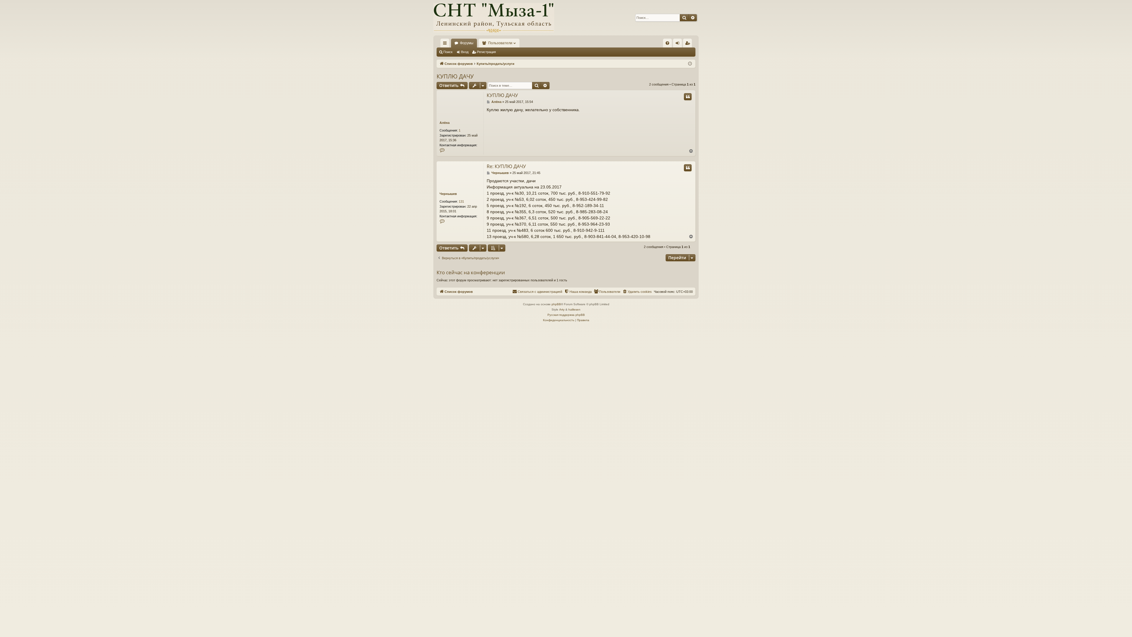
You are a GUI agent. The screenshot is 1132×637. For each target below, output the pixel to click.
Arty (562, 309)
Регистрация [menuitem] (688, 44)
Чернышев (448, 194)
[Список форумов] (493, 17)
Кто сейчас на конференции (471, 272)
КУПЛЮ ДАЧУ (455, 76)
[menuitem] (667, 43)
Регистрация (486, 52)
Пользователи (500, 43)
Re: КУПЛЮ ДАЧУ (506, 166)
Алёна (445, 122)
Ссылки (446, 44)
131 (461, 201)
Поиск (448, 52)
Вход (464, 52)
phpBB (556, 304)
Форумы (466, 43)
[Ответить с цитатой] (688, 96)
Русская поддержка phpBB (566, 314)
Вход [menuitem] (679, 44)
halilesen (574, 309)
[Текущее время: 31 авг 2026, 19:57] (690, 63)
